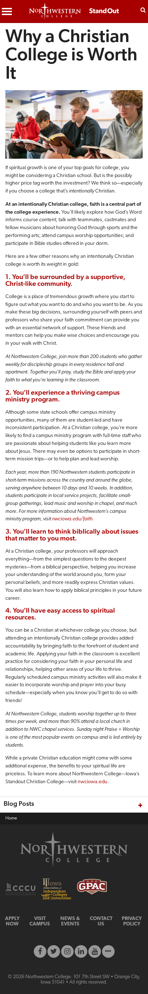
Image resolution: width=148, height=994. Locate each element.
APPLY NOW (12, 921)
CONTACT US (101, 921)
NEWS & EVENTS (70, 921)
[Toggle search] (143, 9)
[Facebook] (40, 951)
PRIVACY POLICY (132, 921)
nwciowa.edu (92, 782)
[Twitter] (53, 951)
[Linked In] (81, 951)
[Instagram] (67, 951)
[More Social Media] (108, 951)
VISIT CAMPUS (39, 921)
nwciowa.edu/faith (72, 519)
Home (11, 818)
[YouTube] (94, 951)
